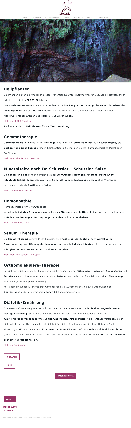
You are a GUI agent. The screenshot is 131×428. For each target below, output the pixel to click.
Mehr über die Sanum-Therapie (22, 254)
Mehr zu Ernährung (15, 345)
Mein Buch (78, 17)
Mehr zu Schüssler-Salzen (18, 190)
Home (25, 17)
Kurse (66, 17)
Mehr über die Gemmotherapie (21, 158)
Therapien (36, 17)
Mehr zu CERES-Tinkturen (18, 121)
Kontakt (91, 17)
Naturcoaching (52, 17)
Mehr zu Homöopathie (16, 222)
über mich (103, 17)
